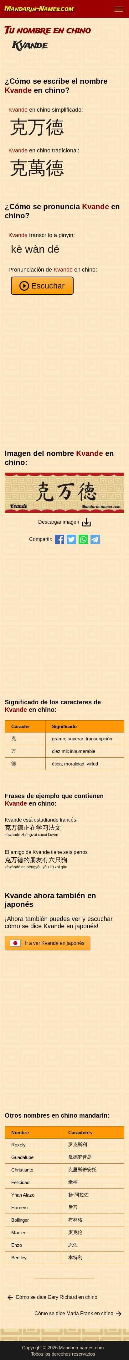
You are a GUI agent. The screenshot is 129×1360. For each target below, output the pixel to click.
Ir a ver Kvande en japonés (55, 943)
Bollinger (20, 1220)
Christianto (22, 1169)
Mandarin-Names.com (39, 9)
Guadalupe (22, 1157)
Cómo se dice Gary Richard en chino (56, 1297)
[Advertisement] (64, 372)
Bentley (19, 1257)
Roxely (18, 1144)
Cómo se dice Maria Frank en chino (73, 1313)
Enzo (16, 1245)
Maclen (18, 1232)
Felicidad (20, 1182)
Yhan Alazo (22, 1195)
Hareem (19, 1207)
